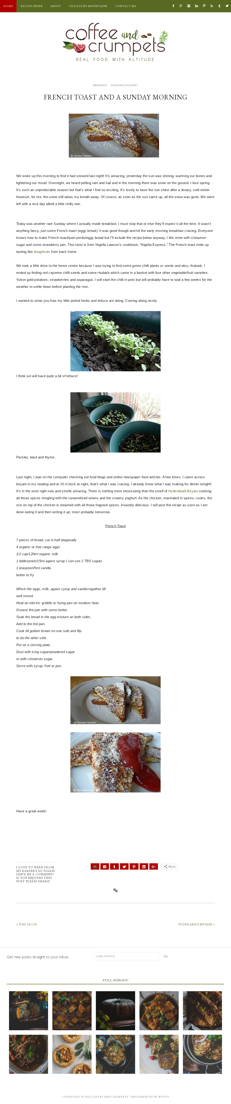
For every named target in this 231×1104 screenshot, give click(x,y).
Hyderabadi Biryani (183, 491)
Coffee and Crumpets (115, 41)
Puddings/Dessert (124, 85)
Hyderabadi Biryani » (196, 924)
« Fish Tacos (26, 924)
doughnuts (42, 252)
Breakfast (100, 85)
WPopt (163, 1097)
